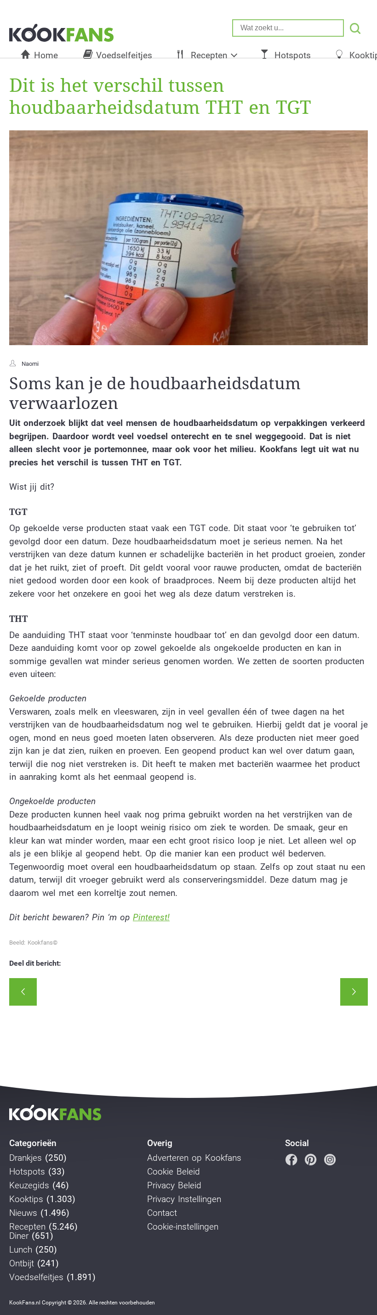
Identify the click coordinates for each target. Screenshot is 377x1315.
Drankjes (25, 1158)
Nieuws (23, 1213)
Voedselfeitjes (124, 55)
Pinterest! (151, 917)
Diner (19, 1236)
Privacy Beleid (174, 1185)
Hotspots (292, 55)
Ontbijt (21, 1263)
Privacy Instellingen (184, 1199)
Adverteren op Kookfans (194, 1158)
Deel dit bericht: (35, 963)
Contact (162, 1213)
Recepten (209, 55)
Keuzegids (29, 1185)
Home (46, 55)
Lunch (20, 1249)
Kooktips (26, 1199)
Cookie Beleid (173, 1171)
